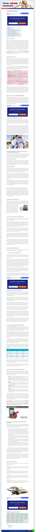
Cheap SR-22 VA (26, 514)
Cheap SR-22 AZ (8, 515)
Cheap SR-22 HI (8, 522)
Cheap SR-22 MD (13, 520)
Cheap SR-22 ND (21, 513)
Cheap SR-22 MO (17, 515)
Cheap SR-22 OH (21, 514)
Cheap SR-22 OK (21, 515)
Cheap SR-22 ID (12, 513)
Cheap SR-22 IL (12, 514)
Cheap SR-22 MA (13, 521)
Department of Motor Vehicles (21, 61)
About (24, 8)
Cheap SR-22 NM (17, 520)
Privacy (27, 8)
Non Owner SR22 (9, 97)
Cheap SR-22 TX (21, 521)
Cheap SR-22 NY (17, 521)
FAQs (19, 8)
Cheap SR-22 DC (26, 516)
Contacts (31, 8)
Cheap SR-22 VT (26, 513)
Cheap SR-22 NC (17, 522)
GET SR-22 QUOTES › (22, 23)
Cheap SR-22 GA (8, 521)
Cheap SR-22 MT (17, 516)
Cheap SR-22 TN (21, 520)
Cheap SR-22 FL (8, 520)
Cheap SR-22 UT (21, 522)
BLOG (22, 8)
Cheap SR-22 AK (8, 514)
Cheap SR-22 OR (21, 516)
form (13, 439)
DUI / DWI (16, 8)
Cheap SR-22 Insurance (5, 8)
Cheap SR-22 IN (12, 515)
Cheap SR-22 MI (12, 522)
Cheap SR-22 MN (17, 513)
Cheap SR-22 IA (12, 516)
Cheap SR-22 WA (26, 515)
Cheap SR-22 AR (8, 516)
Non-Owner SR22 (12, 8)
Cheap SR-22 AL (8, 513)
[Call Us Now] (33, 530)
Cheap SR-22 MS (17, 514)
